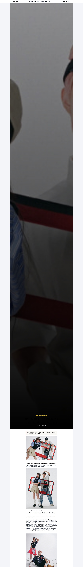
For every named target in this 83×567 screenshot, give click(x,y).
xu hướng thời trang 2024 (35, 519)
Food (38, 1)
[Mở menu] (72, 2)
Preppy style (28, 512)
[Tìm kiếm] (62, 2)
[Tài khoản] (70, 2)
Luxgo (46, 1)
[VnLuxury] (14, 2)
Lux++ (49, 1)
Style (35, 1)
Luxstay (42, 1)
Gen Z (32, 517)
